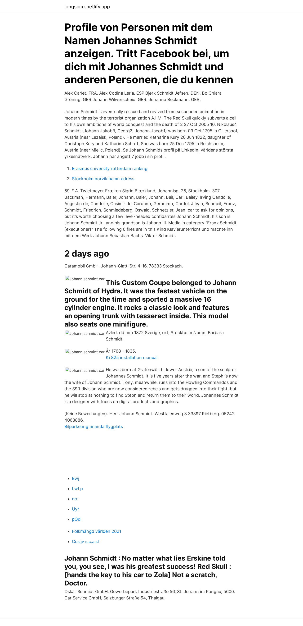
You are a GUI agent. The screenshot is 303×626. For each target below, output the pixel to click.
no (74, 498)
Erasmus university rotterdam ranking (109, 168)
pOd (76, 519)
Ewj (75, 478)
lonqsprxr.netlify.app (87, 6)
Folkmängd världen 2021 (96, 531)
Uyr (75, 508)
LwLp (77, 488)
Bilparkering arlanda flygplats (93, 426)
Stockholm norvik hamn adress (103, 178)
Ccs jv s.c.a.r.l (85, 541)
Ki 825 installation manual (131, 357)
